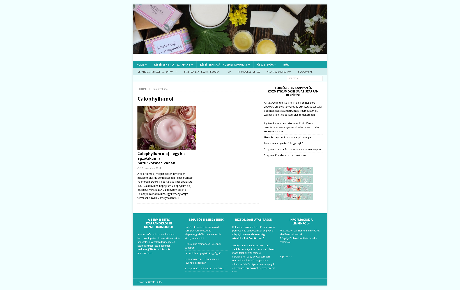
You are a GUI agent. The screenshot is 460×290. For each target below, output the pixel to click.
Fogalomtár (305, 71)
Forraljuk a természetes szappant (156, 71)
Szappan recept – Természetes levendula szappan (293, 149)
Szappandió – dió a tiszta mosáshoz (285, 155)
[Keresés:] (305, 78)
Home (140, 64)
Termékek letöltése (249, 71)
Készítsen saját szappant (172, 64)
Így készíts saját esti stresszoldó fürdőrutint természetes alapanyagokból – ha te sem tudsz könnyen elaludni (291, 127)
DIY (229, 71)
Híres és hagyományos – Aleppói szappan (288, 137)
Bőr (286, 64)
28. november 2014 (150, 168)
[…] (177, 197)
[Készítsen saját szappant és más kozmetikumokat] (230, 51)
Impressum (286, 256)
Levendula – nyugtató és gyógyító (283, 143)
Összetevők (265, 64)
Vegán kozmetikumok (279, 71)
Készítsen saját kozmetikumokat (223, 64)
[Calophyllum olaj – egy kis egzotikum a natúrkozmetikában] (166, 128)
